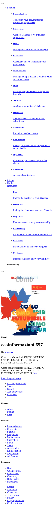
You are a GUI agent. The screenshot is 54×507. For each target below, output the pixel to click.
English (10, 487)
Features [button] (11, 7)
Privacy (10, 497)
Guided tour (13, 473)
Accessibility (13, 448)
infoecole (9, 352)
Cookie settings (14, 503)
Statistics (11, 431)
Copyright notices (15, 500)
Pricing (10, 180)
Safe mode (12, 489)
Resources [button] (12, 186)
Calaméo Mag (14, 470)
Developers (12, 481)
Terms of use (13, 495)
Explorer (11, 183)
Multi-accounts (14, 437)
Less (35, 373)
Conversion (12, 429)
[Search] (2, 271)
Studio (10, 442)
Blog (9, 468)
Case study (12, 476)
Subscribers (12, 440)
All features (12, 456)
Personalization (14, 426)
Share (10, 445)
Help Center (13, 479)
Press (9, 414)
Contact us (12, 492)
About (10, 409)
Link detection (14, 451)
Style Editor (12, 453)
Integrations (12, 434)
